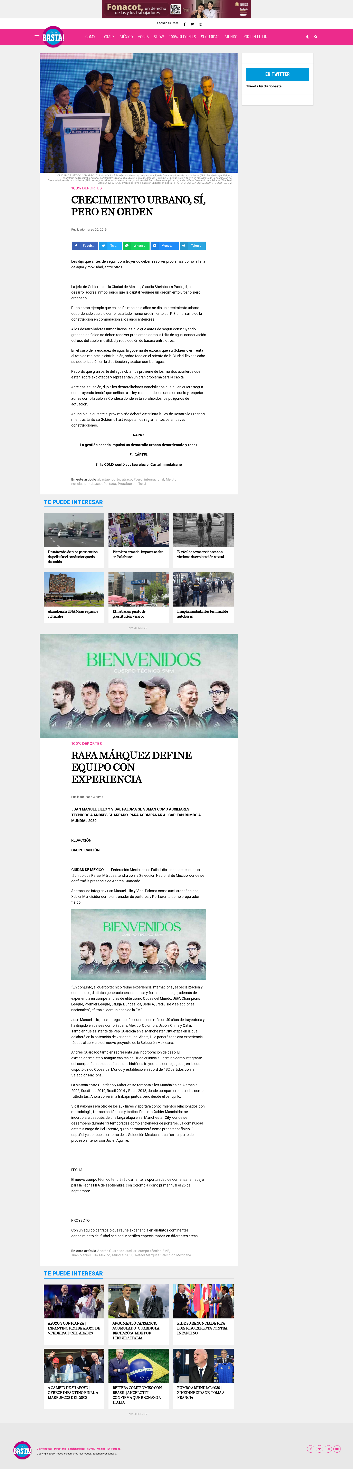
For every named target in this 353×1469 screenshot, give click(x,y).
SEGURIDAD (210, 36)
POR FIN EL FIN (255, 36)
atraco (127, 479)
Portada (110, 483)
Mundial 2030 (122, 1255)
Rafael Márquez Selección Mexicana (163, 1255)
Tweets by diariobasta (264, 86)
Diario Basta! (44, 1448)
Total (142, 483)
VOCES (143, 36)
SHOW (159, 36)
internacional (154, 479)
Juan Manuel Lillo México (90, 1255)
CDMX (90, 36)
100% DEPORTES (182, 36)
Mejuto (171, 479)
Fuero (138, 479)
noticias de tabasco (86, 483)
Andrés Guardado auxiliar (116, 1250)
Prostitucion (127, 483)
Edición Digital (76, 1448)
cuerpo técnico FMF (153, 1250)
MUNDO (231, 36)
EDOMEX (108, 36)
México (101, 1448)
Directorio (60, 1448)
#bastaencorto (108, 479)
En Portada (114, 1448)
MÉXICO (126, 36)
